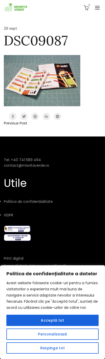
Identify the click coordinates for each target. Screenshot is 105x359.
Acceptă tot (52, 320)
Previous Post (15, 123)
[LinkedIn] (46, 116)
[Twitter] (24, 116)
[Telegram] (57, 116)
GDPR (8, 215)
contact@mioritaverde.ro (26, 165)
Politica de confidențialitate (28, 201)
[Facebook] (13, 116)
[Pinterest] (35, 116)
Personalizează (52, 334)
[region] (52, 312)
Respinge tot (52, 348)
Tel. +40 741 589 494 (22, 159)
